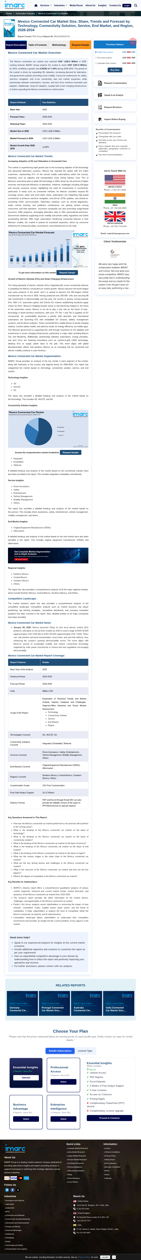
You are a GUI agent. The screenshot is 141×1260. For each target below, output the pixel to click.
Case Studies (73, 1182)
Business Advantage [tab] (22, 1108)
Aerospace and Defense (15, 1201)
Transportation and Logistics (16, 1249)
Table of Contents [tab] (37, 45)
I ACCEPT (105, 1257)
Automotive (10, 1208)
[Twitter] (18, 1190)
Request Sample (67, 272)
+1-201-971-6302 (82, 1209)
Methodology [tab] (59, 45)
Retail (8, 1242)
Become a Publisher (112, 1167)
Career (107, 1148)
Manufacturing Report (76, 1171)
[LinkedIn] (7, 1190)
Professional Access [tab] (60, 1071)
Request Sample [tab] (80, 45)
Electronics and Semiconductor (17, 1223)
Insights (102, 5)
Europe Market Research (77, 1160)
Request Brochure (113, 107)
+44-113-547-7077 (84, 1221)
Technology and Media (14, 1245)
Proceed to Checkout (109, 1118)
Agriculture (10, 1204)
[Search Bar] (135, 5)
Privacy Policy (84, 1257)
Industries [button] (59, 5)
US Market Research (76, 1163)
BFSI (8, 1212)
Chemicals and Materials (15, 1215)
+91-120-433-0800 (83, 1233)
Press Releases (74, 1178)
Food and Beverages (14, 1230)
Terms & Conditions (112, 1152)
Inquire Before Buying (114, 119)
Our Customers (110, 1163)
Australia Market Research (78, 1148)
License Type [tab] (85, 1051)
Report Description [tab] (16, 45)
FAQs (107, 1171)
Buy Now (115, 70)
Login (127, 5)
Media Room (76, 5)
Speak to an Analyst (113, 95)
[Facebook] (12, 1190)
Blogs (70, 1175)
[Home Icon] (36, 5)
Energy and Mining (13, 1227)
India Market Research (76, 1152)
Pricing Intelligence (75, 1167)
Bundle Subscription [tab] (60, 1051)
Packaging (10, 1238)
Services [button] (45, 5)
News (107, 1175)
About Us (90, 5)
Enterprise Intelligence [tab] (61, 1108)
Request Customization (115, 83)
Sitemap (108, 1178)
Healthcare (10, 1234)
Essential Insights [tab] (25, 1069)
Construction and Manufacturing (18, 1219)
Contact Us (115, 5)
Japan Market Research (77, 1156)
